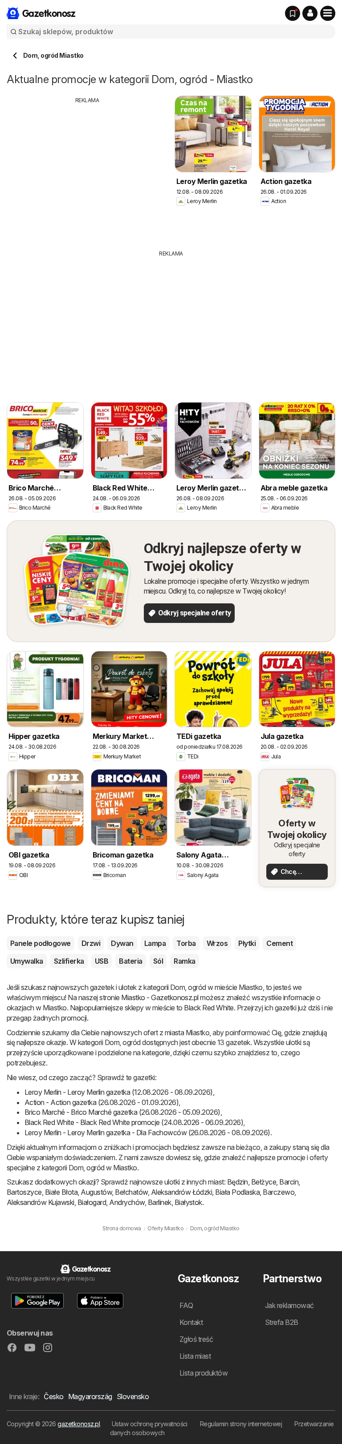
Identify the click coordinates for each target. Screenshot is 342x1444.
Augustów (96, 1192)
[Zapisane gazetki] (292, 13)
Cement (279, 943)
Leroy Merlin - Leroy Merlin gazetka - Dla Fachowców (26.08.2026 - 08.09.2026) (147, 1132)
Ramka (184, 961)
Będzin (237, 1181)
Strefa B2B (281, 1322)
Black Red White (208, 1007)
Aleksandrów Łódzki (181, 1192)
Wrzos (217, 943)
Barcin (288, 1181)
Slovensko (133, 1396)
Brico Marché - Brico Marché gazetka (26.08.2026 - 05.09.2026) (122, 1112)
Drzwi (90, 943)
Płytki (247, 943)
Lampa (155, 943)
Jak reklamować (289, 1305)
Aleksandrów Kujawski (40, 1202)
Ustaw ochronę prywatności (149, 1424)
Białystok (188, 1202)
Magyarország (90, 1396)
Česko (53, 1396)
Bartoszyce (24, 1192)
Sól (158, 961)
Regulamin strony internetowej (241, 1424)
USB (101, 961)
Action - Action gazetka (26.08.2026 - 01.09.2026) (101, 1102)
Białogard (91, 1202)
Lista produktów (203, 1372)
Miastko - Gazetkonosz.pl (160, 997)
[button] (310, 13)
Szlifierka (69, 961)
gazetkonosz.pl (78, 1424)
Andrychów (126, 1202)
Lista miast (195, 1356)
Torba (185, 943)
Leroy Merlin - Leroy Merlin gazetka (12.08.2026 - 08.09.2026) (118, 1092)
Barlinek (159, 1202)
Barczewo (278, 1192)
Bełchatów (131, 1192)
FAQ (186, 1305)
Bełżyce (263, 1181)
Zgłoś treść (196, 1339)
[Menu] (327, 13)
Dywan (122, 943)
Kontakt (191, 1322)
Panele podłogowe (40, 943)
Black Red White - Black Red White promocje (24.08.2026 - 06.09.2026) (133, 1122)
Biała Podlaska (237, 1192)
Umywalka (26, 961)
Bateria (130, 961)
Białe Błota (61, 1192)
